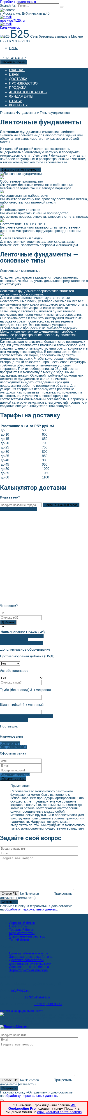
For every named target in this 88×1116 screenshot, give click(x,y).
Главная (17, 70)
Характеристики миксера (28, 970)
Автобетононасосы (28, 92)
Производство (23, 83)
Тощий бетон (19, 940)
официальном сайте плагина (59, 1112)
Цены (13, 48)
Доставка (18, 79)
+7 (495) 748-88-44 (48, 1004)
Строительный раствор (27, 936)
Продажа (17, 87)
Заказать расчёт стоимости (20, 169)
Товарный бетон (21, 929)
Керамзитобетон (22, 933)
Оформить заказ (13, 778)
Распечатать (10, 743)
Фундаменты (21, 96)
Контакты (18, 105)
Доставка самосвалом (26, 960)
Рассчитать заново (15, 774)
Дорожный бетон (22, 923)
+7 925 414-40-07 (37, 997)
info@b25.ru (20, 990)
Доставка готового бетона (29, 967)
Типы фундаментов (55, 112)
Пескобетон (18, 926)
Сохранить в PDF (13, 747)
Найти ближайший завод (61, 505)
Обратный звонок (13, 62)
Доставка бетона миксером (30, 963)
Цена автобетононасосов (28, 953)
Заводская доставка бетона (30, 956)
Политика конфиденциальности (21, 1011)
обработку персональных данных (31, 909)
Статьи (15, 101)
